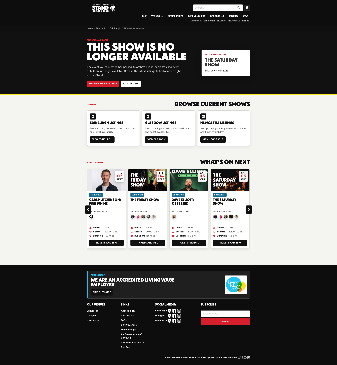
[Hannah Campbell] (138, 216)
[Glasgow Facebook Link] (174, 316)
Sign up (225, 322)
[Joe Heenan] (148, 216)
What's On (101, 28)
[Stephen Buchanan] (143, 216)
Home (144, 16)
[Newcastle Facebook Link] (174, 321)
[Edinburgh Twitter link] (169, 311)
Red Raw (233, 16)
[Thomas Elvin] (132, 216)
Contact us (130, 83)
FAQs (124, 320)
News (245, 16)
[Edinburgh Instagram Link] (179, 311)
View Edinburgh (102, 139)
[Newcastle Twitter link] (169, 321)
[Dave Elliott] (174, 216)
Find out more (102, 292)
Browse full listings (103, 83)
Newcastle (234, 21)
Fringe (245, 21)
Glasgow (221, 21)
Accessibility (128, 310)
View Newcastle (213, 139)
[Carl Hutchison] (91, 216)
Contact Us (217, 16)
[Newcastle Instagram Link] (179, 321)
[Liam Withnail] (231, 216)
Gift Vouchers (196, 16)
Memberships (176, 16)
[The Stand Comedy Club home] (104, 7)
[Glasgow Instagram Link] (179, 316)
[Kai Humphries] (154, 216)
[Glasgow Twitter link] (169, 316)
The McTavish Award (132, 342)
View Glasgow (156, 139)
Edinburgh (209, 21)
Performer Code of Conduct (131, 336)
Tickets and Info (106, 242)
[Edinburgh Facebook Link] (174, 311)
